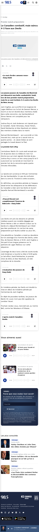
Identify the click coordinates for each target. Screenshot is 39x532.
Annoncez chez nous (12, 508)
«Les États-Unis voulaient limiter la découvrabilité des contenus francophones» (24, 474)
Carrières (3, 508)
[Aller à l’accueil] (8, 3)
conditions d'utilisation (26, 421)
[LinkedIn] (16, 512)
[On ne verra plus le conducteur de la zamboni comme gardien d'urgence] (9, 369)
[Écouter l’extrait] (4, 84)
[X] (19, 512)
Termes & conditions (6, 504)
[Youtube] (23, 512)
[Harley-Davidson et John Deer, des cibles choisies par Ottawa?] (5, 443)
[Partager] (35, 84)
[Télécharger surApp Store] (6, 519)
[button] (8, 528)
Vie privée (16, 504)
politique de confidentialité (8, 421)
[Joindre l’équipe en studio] (28, 2)
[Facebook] (3, 66)
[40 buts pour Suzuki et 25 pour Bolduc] (9, 347)
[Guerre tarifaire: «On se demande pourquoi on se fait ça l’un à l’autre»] (5, 455)
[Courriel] (10, 66)
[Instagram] (5, 512)
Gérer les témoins (6, 506)
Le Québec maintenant (21, 527)
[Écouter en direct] (21, 2)
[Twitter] (7, 66)
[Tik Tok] (9, 512)
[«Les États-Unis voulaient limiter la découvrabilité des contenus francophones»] (5, 469)
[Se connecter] (36, 2)
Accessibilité (15, 506)
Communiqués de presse (27, 506)
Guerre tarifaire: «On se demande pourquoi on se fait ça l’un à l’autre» (24, 458)
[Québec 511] (36, 499)
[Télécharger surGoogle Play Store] (20, 519)
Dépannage (23, 504)
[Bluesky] (12, 512)
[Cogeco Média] (26, 498)
